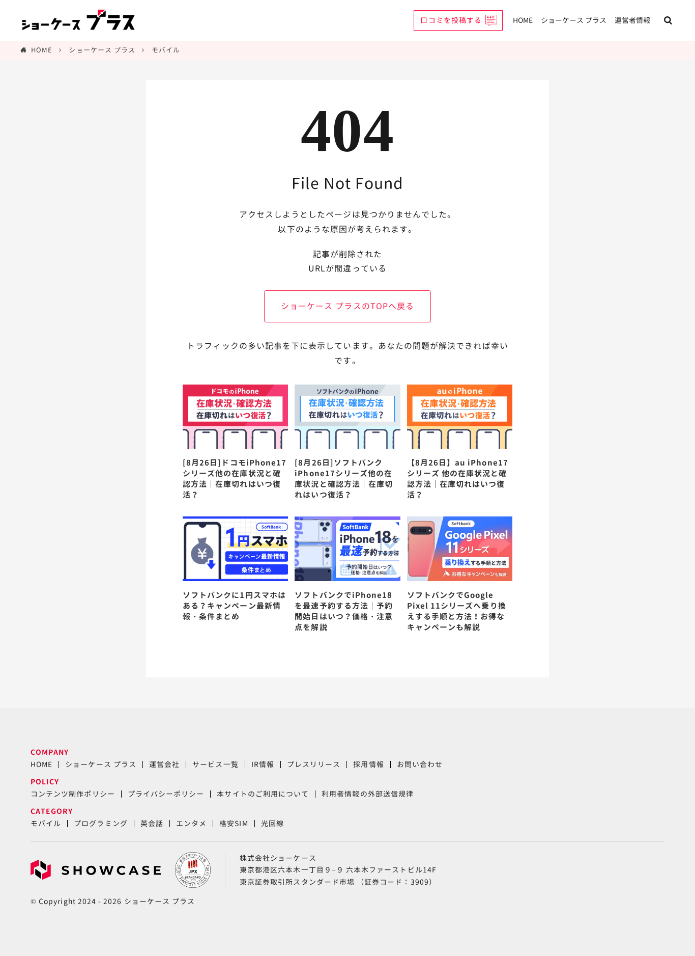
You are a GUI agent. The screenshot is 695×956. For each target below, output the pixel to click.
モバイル (166, 49)
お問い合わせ (420, 764)
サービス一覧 (215, 764)
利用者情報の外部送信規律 (368, 794)
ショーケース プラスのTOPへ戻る (347, 306)
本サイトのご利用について (263, 794)
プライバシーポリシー (166, 794)
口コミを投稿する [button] (451, 20)
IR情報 (262, 764)
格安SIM (233, 823)
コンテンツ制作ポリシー (73, 794)
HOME (523, 20)
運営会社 (164, 764)
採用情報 (368, 764)
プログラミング (100, 823)
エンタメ (191, 823)
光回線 (272, 823)
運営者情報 (632, 20)
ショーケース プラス (573, 20)
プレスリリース (313, 764)
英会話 (151, 823)
